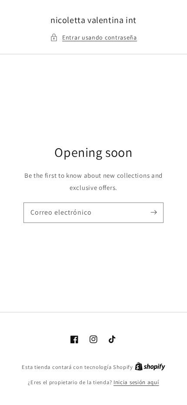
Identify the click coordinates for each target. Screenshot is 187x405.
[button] (93, 37)
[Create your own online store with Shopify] (150, 367)
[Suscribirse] (153, 212)
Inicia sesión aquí (136, 382)
